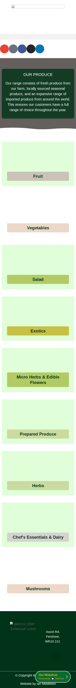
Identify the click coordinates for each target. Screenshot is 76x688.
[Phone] (13, 48)
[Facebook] (22, 48)
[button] (38, 37)
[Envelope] (4, 48)
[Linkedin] (39, 48)
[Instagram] (31, 48)
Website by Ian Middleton (38, 684)
